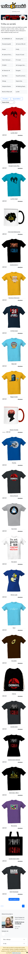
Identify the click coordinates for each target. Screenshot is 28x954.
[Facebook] (3, 934)
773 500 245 (18, 924)
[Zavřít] (27, 952)
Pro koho (5, 98)
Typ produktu (16, 98)
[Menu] (8, 11)
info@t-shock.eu (19, 922)
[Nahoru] (2, 906)
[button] (3, 17)
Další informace (16, 953)
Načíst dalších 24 (14, 899)
